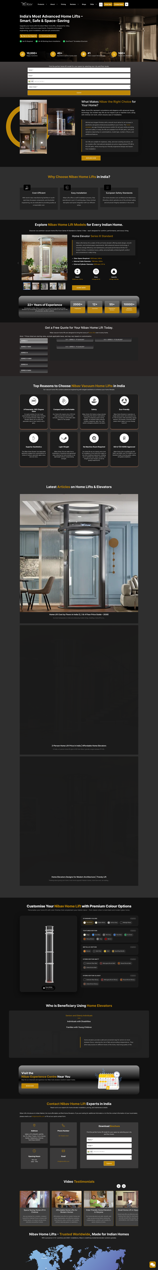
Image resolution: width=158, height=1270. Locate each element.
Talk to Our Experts (29, 36)
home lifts (92, 332)
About (52, 4)
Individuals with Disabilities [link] (79, 1021)
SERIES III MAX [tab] (26, 370)
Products (41, 4)
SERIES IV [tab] (24, 352)
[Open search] (101, 4)
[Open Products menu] (46, 4)
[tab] (79, 1015)
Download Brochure (48, 36)
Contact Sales (118, 4)
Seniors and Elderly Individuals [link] (79, 1015)
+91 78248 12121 (63, 1135)
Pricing (63, 4)
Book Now (30, 1085)
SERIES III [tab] (24, 364)
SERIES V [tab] (24, 340)
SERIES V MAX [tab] (26, 346)
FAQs (92, 4)
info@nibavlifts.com (38, 1116)
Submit (79, 93)
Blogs (84, 4)
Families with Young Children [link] (79, 1027)
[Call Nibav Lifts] (126, 4)
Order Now (108, 4)
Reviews (73, 4)
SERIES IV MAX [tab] (26, 358)
